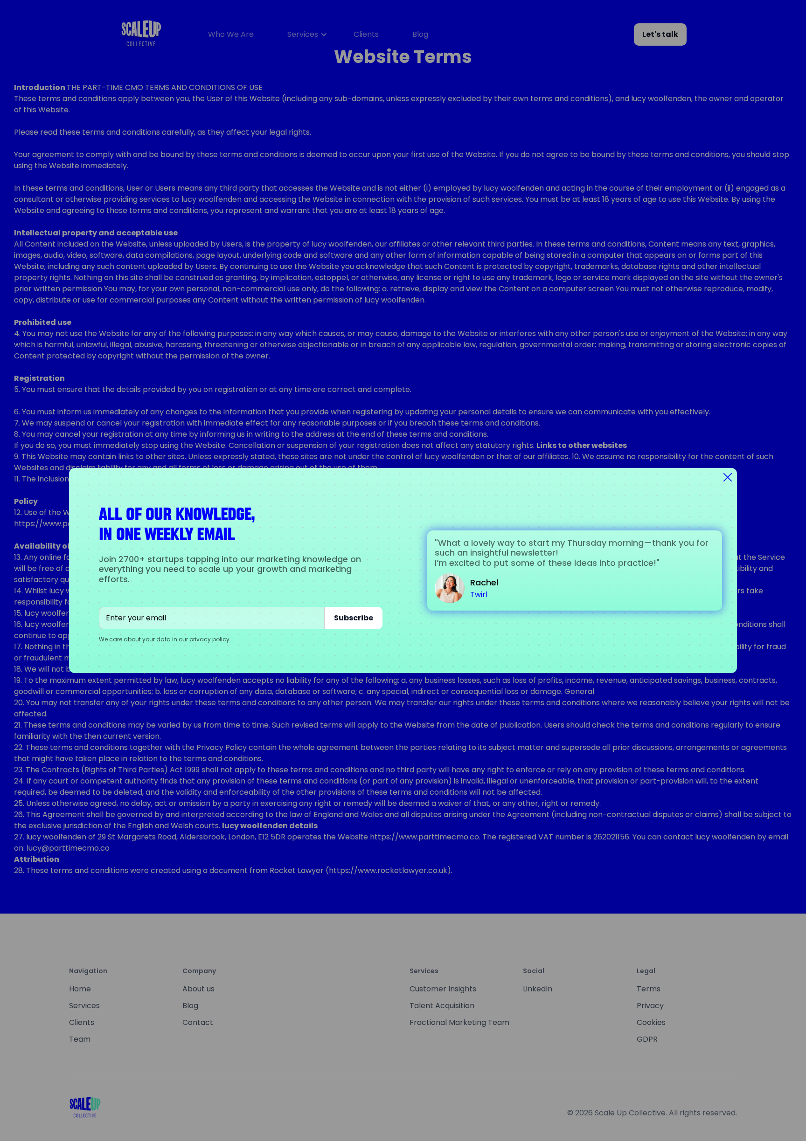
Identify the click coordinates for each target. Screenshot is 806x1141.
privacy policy (209, 639)
